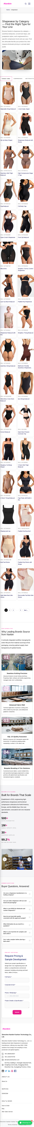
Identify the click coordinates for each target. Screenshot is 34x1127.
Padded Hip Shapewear (25, 301)
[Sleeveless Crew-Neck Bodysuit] (8, 383)
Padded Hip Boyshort (24, 531)
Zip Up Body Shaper (6, 140)
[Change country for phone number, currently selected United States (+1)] (7, 996)
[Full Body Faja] (26, 190)
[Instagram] (12, 1071)
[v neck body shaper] (26, 93)
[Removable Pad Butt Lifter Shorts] (26, 579)
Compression (18, 78)
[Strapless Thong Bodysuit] (26, 317)
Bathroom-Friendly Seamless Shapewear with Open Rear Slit (24, 367)
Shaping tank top (5, 531)
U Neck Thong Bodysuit (7, 498)
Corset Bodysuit (5, 432)
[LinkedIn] (9, 1071)
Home (8, 9)
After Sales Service (7, 1111)
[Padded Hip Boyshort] (26, 515)
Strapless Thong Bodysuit (25, 333)
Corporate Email (10, 985)
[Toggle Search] (25, 4)
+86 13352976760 (10, 1057)
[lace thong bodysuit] (26, 383)
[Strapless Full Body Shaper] (8, 449)
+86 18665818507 (10, 1053)
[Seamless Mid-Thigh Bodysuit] (8, 157)
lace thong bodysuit (23, 399)
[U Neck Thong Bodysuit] (8, 482)
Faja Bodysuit (4, 206)
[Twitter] (6, 1071)
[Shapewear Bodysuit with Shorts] (26, 124)
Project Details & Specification (14, 1000)
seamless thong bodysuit (7, 366)
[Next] (29, 859)
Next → (26, 610)
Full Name (8, 977)
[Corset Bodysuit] (8, 416)
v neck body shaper (24, 109)
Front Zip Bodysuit (23, 237)
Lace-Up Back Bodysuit (7, 301)
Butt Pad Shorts (5, 562)
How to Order (6, 1105)
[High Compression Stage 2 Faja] (26, 157)
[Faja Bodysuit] (8, 190)
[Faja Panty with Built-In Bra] (26, 482)
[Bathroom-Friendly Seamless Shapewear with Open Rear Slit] (26, 350)
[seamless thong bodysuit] (8, 350)
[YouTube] (3, 1071)
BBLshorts (3, 268)
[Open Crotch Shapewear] (8, 221)
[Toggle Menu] (29, 4)
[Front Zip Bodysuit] (26, 221)
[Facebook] (15, 1071)
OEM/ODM (5, 1093)
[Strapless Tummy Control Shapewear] (26, 253)
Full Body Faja (22, 206)
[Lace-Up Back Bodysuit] (8, 286)
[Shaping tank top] (8, 515)
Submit (17, 1012)
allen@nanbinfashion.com (12, 1059)
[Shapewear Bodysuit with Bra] (8, 317)
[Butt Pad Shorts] (8, 546)
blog (3, 1108)
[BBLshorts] (8, 253)
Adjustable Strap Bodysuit (8, 109)
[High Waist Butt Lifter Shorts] (8, 579)
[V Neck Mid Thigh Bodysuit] (26, 449)
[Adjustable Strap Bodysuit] (8, 93)
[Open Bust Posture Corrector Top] (26, 416)
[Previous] (5, 859)
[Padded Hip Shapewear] (26, 286)
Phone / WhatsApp (11, 992)
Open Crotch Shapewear (7, 237)
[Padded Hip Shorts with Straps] (26, 546)
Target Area (6, 78)
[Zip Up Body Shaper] (8, 124)
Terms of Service (12, 1124)
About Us (4, 1081)
